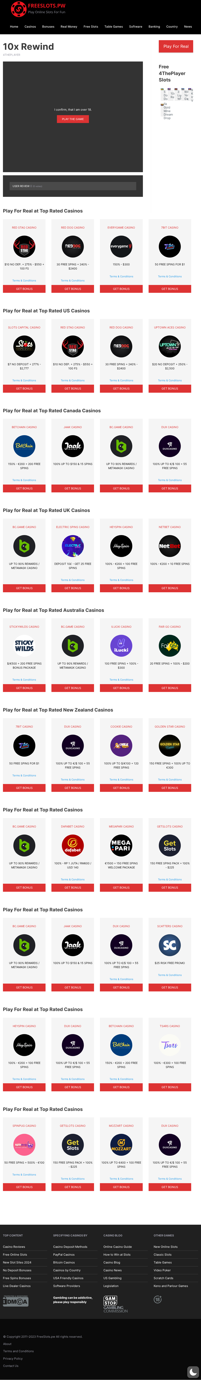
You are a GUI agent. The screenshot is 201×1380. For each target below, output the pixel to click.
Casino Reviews (14, 1247)
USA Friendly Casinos (68, 1278)
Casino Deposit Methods (70, 1247)
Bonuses (48, 26)
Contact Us (10, 1366)
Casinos (30, 26)
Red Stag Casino (24, 227)
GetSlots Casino (170, 826)
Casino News (112, 1270)
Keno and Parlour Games (171, 1286)
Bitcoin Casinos (64, 1262)
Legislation (111, 1286)
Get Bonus (24, 288)
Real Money (69, 26)
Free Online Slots (15, 1254)
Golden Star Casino (170, 726)
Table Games (113, 26)
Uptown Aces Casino (170, 327)
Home (14, 26)
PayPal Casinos (64, 1254)
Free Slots (91, 26)
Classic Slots (163, 1254)
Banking (154, 26)
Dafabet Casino (72, 826)
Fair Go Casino (170, 626)
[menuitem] (14, 26)
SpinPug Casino (24, 1125)
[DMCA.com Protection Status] (15, 1301)
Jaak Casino (73, 427)
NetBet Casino (170, 527)
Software (135, 26)
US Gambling (112, 1278)
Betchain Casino (24, 427)
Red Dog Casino (73, 227)
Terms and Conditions (18, 1351)
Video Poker (162, 1270)
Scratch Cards (163, 1278)
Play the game (73, 119)
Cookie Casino (121, 726)
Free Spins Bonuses (17, 1278)
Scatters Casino (170, 926)
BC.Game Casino (121, 427)
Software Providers (66, 1286)
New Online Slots (166, 1247)
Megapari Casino (121, 826)
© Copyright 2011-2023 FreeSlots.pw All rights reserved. (42, 1336)
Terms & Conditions (24, 280)
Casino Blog (111, 1262)
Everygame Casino (121, 227)
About (7, 1344)
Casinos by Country (66, 1270)
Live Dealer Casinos (17, 1286)
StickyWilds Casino (24, 626)
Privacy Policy (13, 1358)
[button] (193, 1372)
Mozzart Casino (121, 1125)
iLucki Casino (121, 626)
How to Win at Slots (117, 1254)
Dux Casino (169, 427)
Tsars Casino (170, 1026)
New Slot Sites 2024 (17, 1262)
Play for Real (176, 46)
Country (172, 26)
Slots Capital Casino (24, 327)
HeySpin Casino (121, 527)
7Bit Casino (169, 227)
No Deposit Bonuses (17, 1270)
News (188, 26)
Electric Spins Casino (73, 527)
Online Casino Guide (117, 1247)
